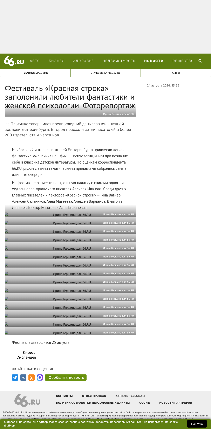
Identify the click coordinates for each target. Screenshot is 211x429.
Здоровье (83, 61)
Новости (154, 61)
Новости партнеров (175, 402)
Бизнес (56, 61)
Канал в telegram (130, 396)
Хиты (176, 73)
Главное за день (35, 73)
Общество (183, 61)
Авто (35, 61)
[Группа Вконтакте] (23, 377)
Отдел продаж (94, 396)
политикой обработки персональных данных (111, 421)
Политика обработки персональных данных (93, 402)
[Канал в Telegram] (15, 377)
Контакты (64, 396)
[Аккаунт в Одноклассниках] (31, 377)
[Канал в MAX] (40, 377)
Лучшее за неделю (105, 73)
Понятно (197, 423)
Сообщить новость (66, 377)
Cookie (144, 402)
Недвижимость (119, 61)
